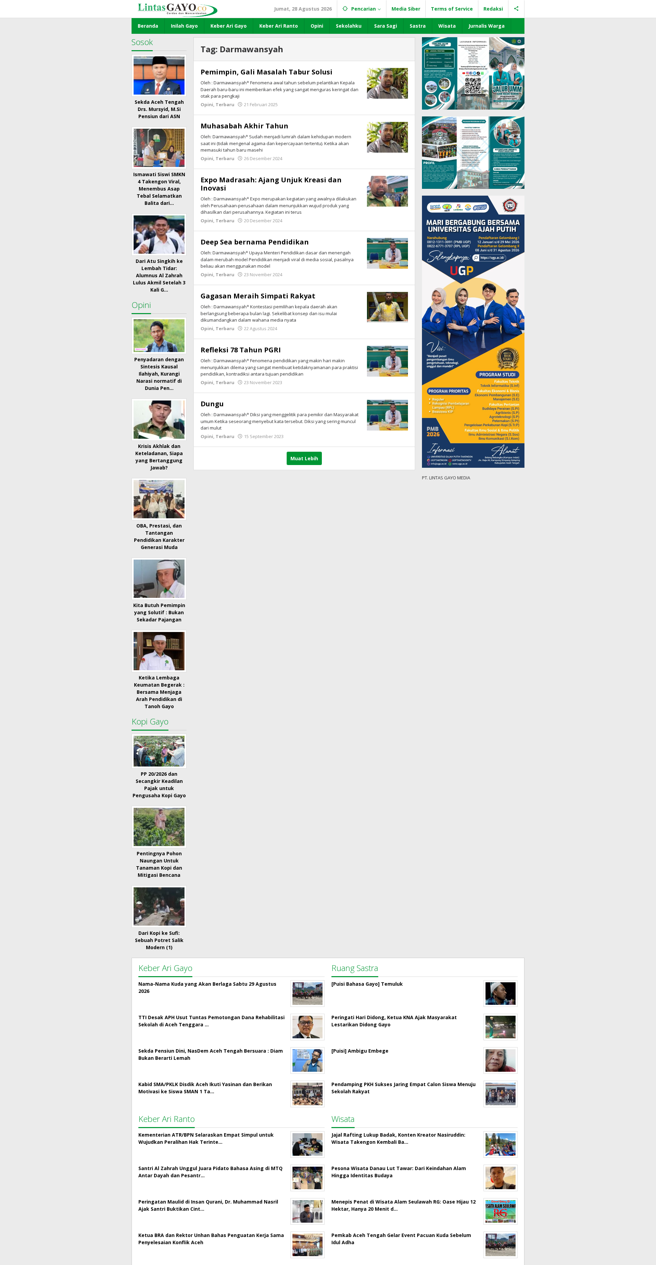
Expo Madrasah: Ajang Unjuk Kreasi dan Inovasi (271, 184)
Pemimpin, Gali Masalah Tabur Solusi (266, 71)
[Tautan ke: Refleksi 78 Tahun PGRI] (387, 360)
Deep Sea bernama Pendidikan (255, 242)
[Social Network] (516, 8)
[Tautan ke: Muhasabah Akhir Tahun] (387, 136)
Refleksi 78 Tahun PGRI (241, 349)
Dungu (212, 403)
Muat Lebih (304, 458)
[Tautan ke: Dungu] (387, 414)
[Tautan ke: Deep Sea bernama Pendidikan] (387, 253)
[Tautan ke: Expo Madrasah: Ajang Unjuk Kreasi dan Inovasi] (387, 190)
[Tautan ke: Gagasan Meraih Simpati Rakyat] (387, 307)
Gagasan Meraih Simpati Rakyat (258, 295)
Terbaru (225, 104)
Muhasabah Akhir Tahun (244, 125)
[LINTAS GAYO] (177, 9)
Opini (207, 104)
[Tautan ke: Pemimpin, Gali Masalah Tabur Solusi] (387, 83)
